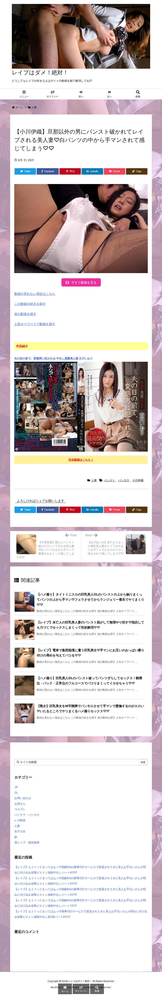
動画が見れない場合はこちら (34, 294)
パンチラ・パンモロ (26, 814)
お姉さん (19, 803)
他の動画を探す (25, 314)
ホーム (19, 107)
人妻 (34, 107)
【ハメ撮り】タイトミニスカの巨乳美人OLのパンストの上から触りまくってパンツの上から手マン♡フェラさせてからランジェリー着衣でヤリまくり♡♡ (90, 599)
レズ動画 (19, 820)
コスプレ (19, 809)
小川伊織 (137, 480)
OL (16, 792)
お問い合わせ (22, 798)
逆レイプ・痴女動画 (26, 842)
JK (16, 787)
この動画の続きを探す (30, 304)
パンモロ (123, 480)
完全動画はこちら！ (81, 459)
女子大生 (19, 831)
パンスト (109, 480)
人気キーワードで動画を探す (34, 324)
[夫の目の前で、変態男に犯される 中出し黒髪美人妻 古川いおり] (81, 406)
